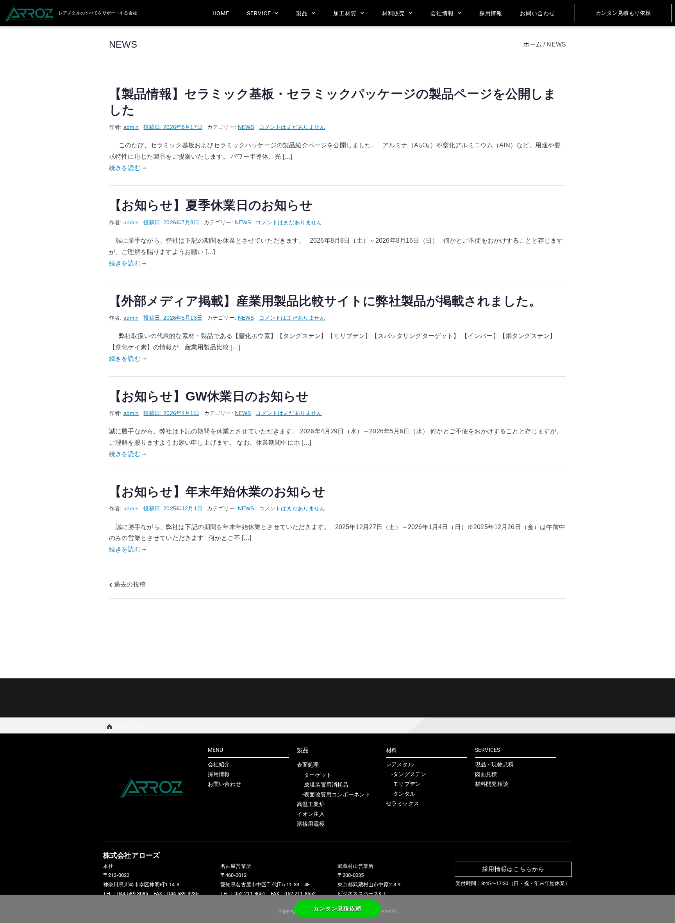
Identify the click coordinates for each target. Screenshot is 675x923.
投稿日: (172, 127)
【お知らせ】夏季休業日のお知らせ (211, 205)
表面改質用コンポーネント (337, 794)
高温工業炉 (311, 804)
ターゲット (318, 775)
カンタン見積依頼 (337, 908)
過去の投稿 (130, 584)
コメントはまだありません (292, 127)
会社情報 (442, 13)
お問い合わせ (537, 13)
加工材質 (345, 13)
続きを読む (125, 168)
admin (131, 127)
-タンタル (400, 794)
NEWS (246, 127)
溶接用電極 (311, 824)
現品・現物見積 (494, 764)
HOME (221, 13)
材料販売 (393, 13)
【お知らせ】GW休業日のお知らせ (209, 396)
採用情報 (491, 13)
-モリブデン (403, 784)
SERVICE (259, 13)
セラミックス (402, 803)
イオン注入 (311, 814)
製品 (302, 13)
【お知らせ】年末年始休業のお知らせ (217, 492)
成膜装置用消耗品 (326, 785)
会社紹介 (219, 764)
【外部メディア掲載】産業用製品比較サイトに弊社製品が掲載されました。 (325, 301)
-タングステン (406, 774)
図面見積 (486, 774)
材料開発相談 (491, 784)
